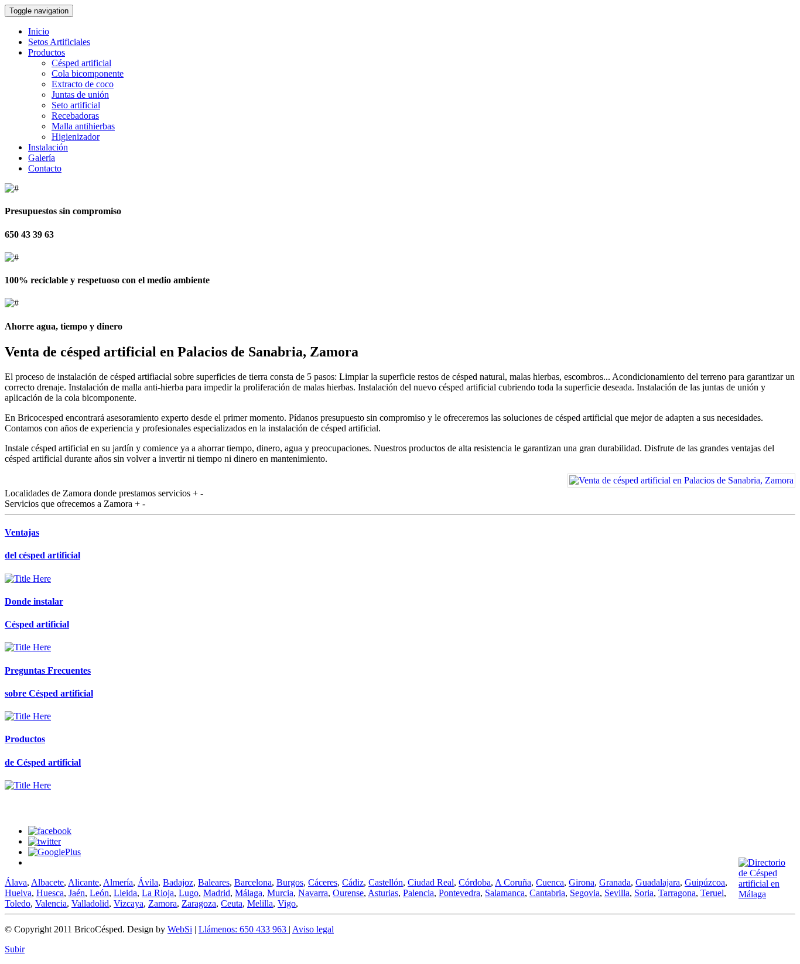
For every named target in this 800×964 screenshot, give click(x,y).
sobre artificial (49, 693)
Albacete (47, 882)
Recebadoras (75, 116)
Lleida (125, 893)
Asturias (383, 893)
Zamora (162, 903)
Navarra (313, 893)
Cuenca (550, 882)
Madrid (216, 893)
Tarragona (677, 893)
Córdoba (475, 882)
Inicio (38, 31)
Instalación (48, 147)
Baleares (214, 882)
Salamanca (505, 893)
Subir (15, 949)
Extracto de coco (83, 84)
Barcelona (253, 882)
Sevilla (617, 893)
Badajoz (178, 882)
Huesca (50, 893)
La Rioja (158, 893)
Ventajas (22, 532)
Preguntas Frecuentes (48, 670)
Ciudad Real (431, 882)
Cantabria (547, 893)
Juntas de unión (80, 95)
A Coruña (513, 882)
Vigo (287, 903)
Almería (118, 882)
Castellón (385, 882)
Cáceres (322, 882)
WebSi (179, 929)
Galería (41, 158)
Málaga (248, 893)
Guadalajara (657, 882)
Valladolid (90, 903)
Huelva (18, 893)
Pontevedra (459, 893)
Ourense (348, 893)
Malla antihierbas (83, 126)
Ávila (148, 882)
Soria (644, 893)
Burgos (289, 882)
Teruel (712, 893)
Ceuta (231, 903)
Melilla (260, 903)
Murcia (280, 893)
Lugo (189, 893)
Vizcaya (128, 903)
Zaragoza (199, 903)
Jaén (77, 893)
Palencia (418, 893)
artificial (37, 624)
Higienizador (76, 137)
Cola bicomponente (88, 73)
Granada (615, 882)
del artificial (42, 555)
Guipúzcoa (705, 882)
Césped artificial (81, 63)
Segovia (585, 893)
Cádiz (353, 882)
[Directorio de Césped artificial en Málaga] (767, 894)
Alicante (83, 882)
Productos (46, 52)
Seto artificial (76, 105)
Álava (16, 882)
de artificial (43, 762)
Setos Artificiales (59, 42)
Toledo (17, 903)
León (99, 893)
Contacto (44, 168)
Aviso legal (313, 929)
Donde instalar (34, 601)
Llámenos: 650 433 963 (244, 929)
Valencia (51, 903)
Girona (581, 882)
